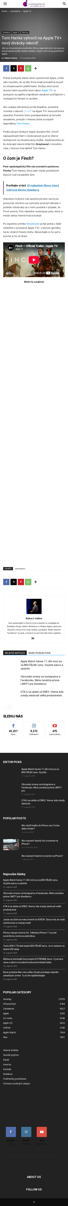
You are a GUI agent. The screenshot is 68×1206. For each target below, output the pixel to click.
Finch (28, 111)
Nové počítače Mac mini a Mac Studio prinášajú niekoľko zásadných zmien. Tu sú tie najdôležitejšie (31, 974)
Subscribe (55, 724)
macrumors (20, 568)
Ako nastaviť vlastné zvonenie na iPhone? (42, 856)
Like (13, 724)
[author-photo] (34, 614)
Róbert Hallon (10, 58)
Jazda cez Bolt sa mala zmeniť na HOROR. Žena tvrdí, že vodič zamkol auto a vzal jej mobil (34, 921)
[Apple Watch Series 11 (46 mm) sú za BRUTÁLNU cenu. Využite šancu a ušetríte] (11, 665)
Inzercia (7, 1064)
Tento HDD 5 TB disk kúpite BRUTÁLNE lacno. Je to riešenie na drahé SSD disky (34, 947)
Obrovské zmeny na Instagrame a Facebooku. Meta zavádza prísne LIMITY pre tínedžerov (40, 680)
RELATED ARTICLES (15, 653)
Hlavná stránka (10, 1050)
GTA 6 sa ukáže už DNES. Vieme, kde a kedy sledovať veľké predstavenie (32, 908)
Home (4, 11)
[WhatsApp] (28, 68)
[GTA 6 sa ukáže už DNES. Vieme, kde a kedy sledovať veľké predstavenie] (11, 695)
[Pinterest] (21, 68)
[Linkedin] (34, 638)
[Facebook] (6, 68)
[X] (13, 68)
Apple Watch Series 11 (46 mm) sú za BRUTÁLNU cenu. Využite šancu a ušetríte (42, 665)
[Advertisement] (34, 423)
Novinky (25, 32)
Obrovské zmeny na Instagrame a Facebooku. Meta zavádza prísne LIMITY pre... (42, 787)
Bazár (6, 1059)
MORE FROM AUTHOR (40, 653)
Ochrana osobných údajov (16, 1083)
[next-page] (10, 707)
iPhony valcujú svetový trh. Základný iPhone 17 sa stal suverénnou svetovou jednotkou (29, 934)
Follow (34, 724)
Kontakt (7, 1069)
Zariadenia (15, 11)
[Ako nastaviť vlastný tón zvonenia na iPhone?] (11, 844)
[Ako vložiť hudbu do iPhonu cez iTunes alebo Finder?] (11, 829)
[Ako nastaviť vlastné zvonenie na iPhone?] (11, 858)
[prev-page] (5, 707)
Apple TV (27, 11)
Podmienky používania (14, 1078)
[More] (35, 68)
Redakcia (7, 1073)
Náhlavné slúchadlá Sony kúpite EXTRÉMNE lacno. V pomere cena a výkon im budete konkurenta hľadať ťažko (33, 961)
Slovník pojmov (11, 1054)
